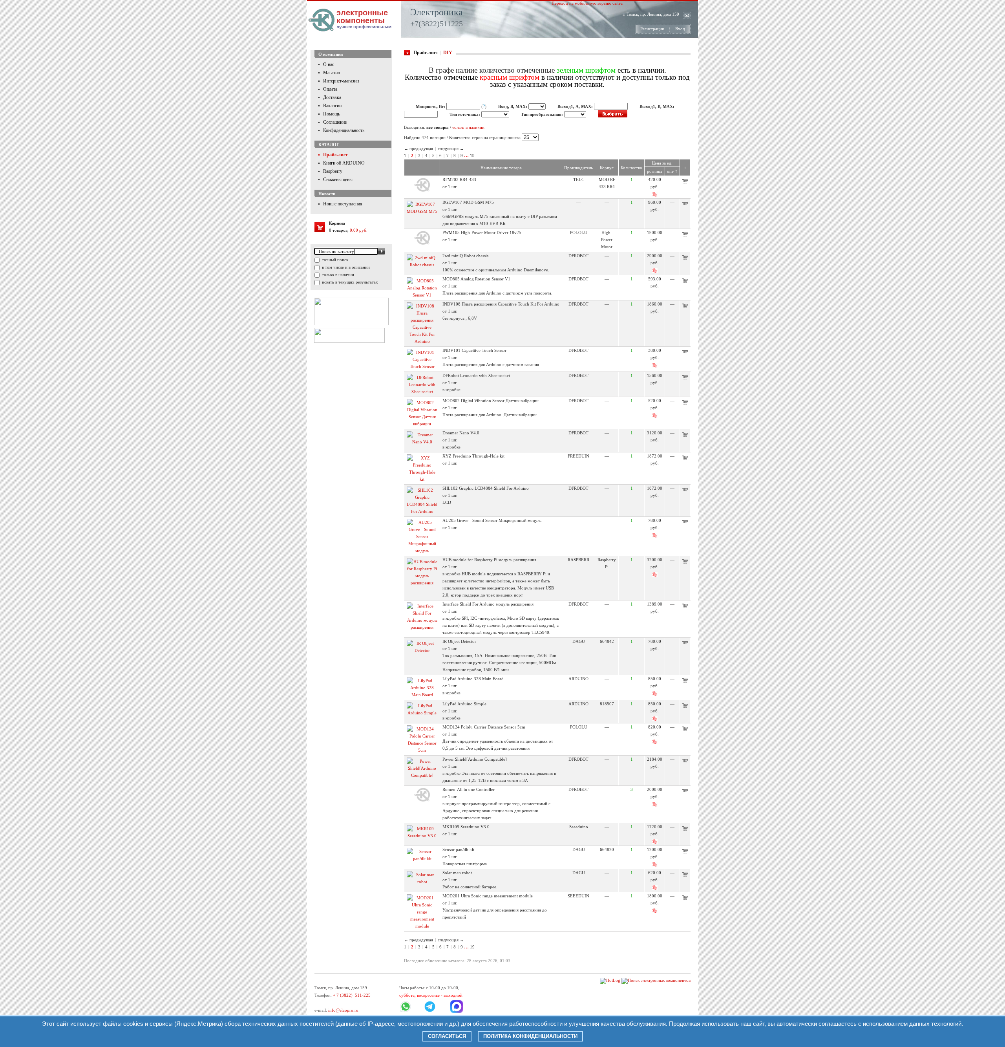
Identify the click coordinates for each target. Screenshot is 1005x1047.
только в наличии (337, 274)
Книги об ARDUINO (344, 163)
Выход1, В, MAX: (657, 106)
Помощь (331, 114)
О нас (328, 64)
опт (672, 171)
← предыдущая (418, 148)
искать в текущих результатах (349, 282)
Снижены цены (338, 179)
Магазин (331, 72)
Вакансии (332, 105)
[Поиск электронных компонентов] (656, 980)
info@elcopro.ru (343, 1010)
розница (654, 171)
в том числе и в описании (345, 267)
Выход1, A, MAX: (575, 106)
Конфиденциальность (343, 130)
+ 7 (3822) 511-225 (352, 995)
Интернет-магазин (341, 81)
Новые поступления (342, 204)
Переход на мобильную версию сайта (587, 3)
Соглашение (335, 122)
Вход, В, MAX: (513, 106)
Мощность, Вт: (431, 106)
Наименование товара (501, 167)
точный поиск (334, 259)
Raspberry (332, 171)
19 (472, 155)
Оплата (330, 89)
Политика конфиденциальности (530, 1036)
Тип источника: (465, 114)
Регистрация (652, 28)
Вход (680, 28)
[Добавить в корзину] (685, 182)
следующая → (451, 148)
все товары (437, 127)
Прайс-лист (335, 154)
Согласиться (447, 1036)
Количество (631, 167)
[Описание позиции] (422, 190)
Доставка (332, 97)
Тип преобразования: (542, 114)
